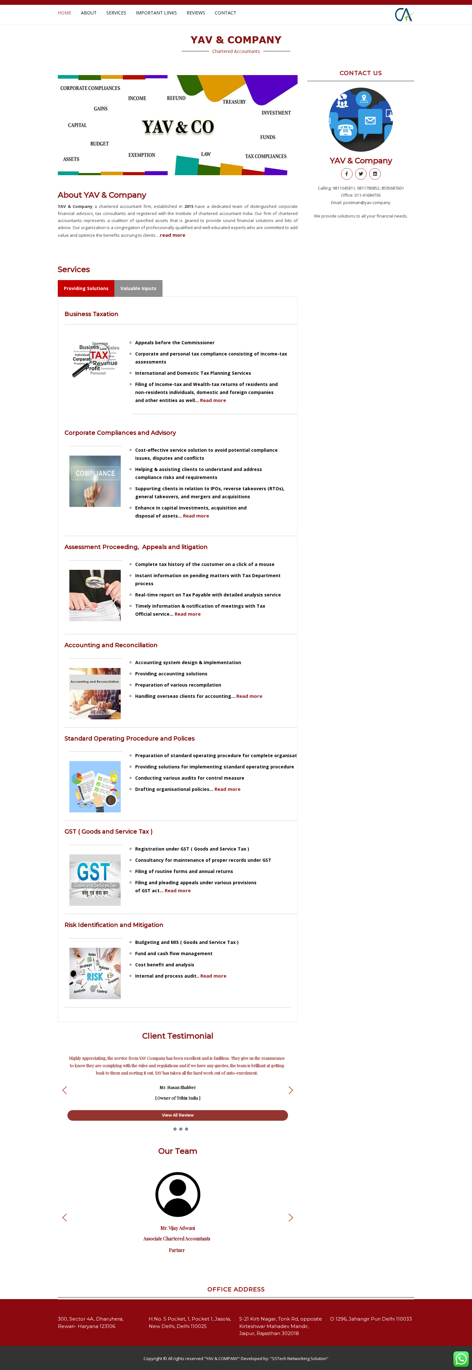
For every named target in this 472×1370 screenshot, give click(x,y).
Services (116, 13)
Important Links (156, 13)
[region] (178, 125)
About (89, 13)
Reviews (196, 13)
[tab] (86, 288)
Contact (225, 13)
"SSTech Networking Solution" (299, 1358)
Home (64, 13)
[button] (68, 125)
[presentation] (86, 288)
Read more (213, 400)
